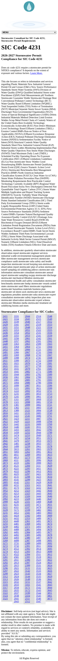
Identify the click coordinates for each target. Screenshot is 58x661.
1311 (16, 399)
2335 (27, 504)
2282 (27, 463)
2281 (27, 460)
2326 (27, 496)
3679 (49, 537)
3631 (49, 468)
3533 (38, 571)
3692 (49, 543)
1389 (16, 410)
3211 (5, 504)
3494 (38, 529)
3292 (5, 562)
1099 (16, 385)
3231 (5, 513)
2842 (5, 443)
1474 (16, 435)
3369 (16, 355)
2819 (5, 416)
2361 (27, 521)
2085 (27, 380)
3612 (49, 452)
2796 (38, 382)
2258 (27, 443)
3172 (27, 590)
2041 (16, 598)
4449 (16, 521)
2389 (27, 543)
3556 (49, 333)
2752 (38, 360)
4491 (16, 532)
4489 (16, 529)
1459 (16, 432)
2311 (27, 482)
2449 (5, 344)
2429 (5, 324)
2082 (27, 371)
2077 (27, 366)
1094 (16, 382)
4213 (16, 493)
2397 (27, 562)
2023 (16, 573)
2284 (27, 465)
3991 (38, 452)
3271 (5, 543)
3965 (38, 449)
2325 (27, 493)
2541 (38, 335)
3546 (38, 598)
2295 (27, 468)
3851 (49, 593)
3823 (49, 562)
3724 (49, 407)
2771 (38, 371)
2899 (5, 485)
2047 (27, 324)
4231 (16, 504)
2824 (5, 427)
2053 (27, 335)
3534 (38, 573)
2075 (27, 360)
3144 (27, 576)
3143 (27, 573)
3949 (38, 435)
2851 (5, 452)
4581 (16, 557)
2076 (27, 363)
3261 (5, 529)
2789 (38, 377)
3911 (38, 546)
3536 (38, 579)
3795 (49, 429)
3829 (49, 576)
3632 (49, 471)
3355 (16, 335)
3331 (16, 316)
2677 (5, 399)
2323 (27, 490)
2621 (5, 363)
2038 (16, 596)
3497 (38, 537)
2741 (38, 357)
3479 (38, 507)
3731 (16, 543)
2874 (5, 465)
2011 (16, 560)
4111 (16, 460)
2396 (27, 560)
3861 (49, 596)
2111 (27, 407)
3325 (5, 598)
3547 (38, 601)
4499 (16, 540)
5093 (16, 452)
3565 (49, 349)
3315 (5, 582)
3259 (5, 526)
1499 (16, 446)
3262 (5, 532)
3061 (38, 396)
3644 (49, 490)
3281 (5, 557)
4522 (16, 554)
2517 (38, 322)
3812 (49, 554)
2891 (5, 474)
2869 (5, 460)
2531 (38, 333)
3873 (49, 598)
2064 (27, 346)
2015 (16, 565)
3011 (38, 385)
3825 (49, 568)
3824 (49, 565)
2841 (5, 441)
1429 (16, 421)
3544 (38, 593)
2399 (27, 565)
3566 (49, 352)
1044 (16, 374)
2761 (38, 369)
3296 (5, 568)
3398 (16, 357)
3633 (49, 474)
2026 (16, 579)
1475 (16, 438)
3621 (49, 457)
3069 (38, 399)
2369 (27, 524)
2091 (27, 388)
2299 (27, 479)
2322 (27, 488)
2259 (27, 446)
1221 (16, 388)
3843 (49, 584)
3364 (16, 346)
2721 (38, 349)
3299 (5, 573)
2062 (27, 341)
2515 (38, 319)
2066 (27, 349)
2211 (27, 418)
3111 (38, 465)
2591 (38, 341)
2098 (27, 402)
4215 (16, 499)
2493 (5, 355)
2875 (5, 468)
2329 (27, 499)
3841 (49, 579)
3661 (49, 510)
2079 (27, 369)
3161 (27, 584)
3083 (38, 407)
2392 (27, 549)
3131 (27, 568)
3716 (49, 402)
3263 (5, 535)
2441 (5, 338)
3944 (38, 432)
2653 (5, 371)
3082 (38, 405)
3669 (49, 515)
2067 (27, 352)
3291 (5, 560)
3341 (16, 324)
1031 (16, 369)
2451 (5, 346)
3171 (27, 587)
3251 (5, 518)
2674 (5, 391)
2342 (27, 515)
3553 (49, 324)
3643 (49, 488)
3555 (49, 330)
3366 (16, 352)
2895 (5, 482)
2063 (27, 344)
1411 (16, 413)
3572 (49, 438)
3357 (16, 341)
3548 (49, 316)
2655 (5, 374)
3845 (49, 590)
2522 (38, 330)
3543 (38, 590)
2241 (27, 427)
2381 (27, 529)
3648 (49, 501)
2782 (38, 374)
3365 (16, 349)
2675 (5, 393)
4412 (16, 513)
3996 (38, 460)
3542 (38, 587)
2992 (5, 499)
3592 (49, 377)
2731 (38, 352)
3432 (38, 488)
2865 (5, 457)
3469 (38, 501)
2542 (38, 338)
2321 (27, 485)
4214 (16, 496)
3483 (38, 513)
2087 (27, 385)
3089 (38, 424)
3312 (5, 576)
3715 (49, 399)
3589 (49, 374)
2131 (27, 413)
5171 (16, 510)
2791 (38, 380)
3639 (49, 482)
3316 (5, 584)
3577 (49, 443)
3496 (38, 535)
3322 (5, 593)
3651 (49, 504)
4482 (16, 526)
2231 (27, 424)
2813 (5, 410)
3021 (38, 388)
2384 (27, 532)
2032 (16, 582)
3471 (38, 504)
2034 (16, 587)
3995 (38, 457)
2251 (27, 429)
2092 (27, 391)
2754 (38, 363)
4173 (16, 488)
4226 (16, 501)
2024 (16, 576)
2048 (27, 327)
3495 (38, 532)
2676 (5, 396)
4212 (16, 490)
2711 (38, 346)
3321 (5, 590)
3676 (49, 529)
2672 (5, 385)
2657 (5, 380)
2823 (5, 424)
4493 (16, 537)
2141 (27, 416)
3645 (49, 493)
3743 (49, 413)
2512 (27, 601)
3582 (49, 366)
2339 (27, 510)
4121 (16, 465)
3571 (49, 435)
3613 (49, 454)
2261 (27, 449)
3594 (49, 382)
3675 (49, 526)
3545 (38, 596)
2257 (27, 441)
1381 (16, 405)
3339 (16, 322)
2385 (27, 535)
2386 (27, 537)
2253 (27, 435)
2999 (5, 501)
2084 (27, 377)
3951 (38, 438)
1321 (16, 402)
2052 (27, 333)
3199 (27, 593)
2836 (5, 438)
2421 (5, 319)
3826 (49, 571)
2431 (5, 327)
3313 (5, 579)
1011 (16, 366)
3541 (38, 584)
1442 (16, 424)
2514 (38, 316)
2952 (5, 496)
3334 (16, 319)
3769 (49, 424)
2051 (27, 330)
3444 (38, 496)
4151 (16, 485)
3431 (38, 485)
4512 (16, 549)
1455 (16, 429)
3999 (38, 463)
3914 (38, 549)
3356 (16, 338)
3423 (38, 477)
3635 (49, 479)
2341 (27, 513)
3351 (16, 327)
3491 (38, 521)
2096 (27, 396)
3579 (49, 449)
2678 (5, 402)
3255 (5, 524)
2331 (27, 501)
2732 (38, 355)
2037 (16, 593)
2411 (5, 316)
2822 (5, 421)
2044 (27, 316)
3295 (5, 565)
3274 (5, 551)
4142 (16, 482)
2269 (27, 454)
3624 (49, 460)
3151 (27, 582)
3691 (49, 540)
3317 (5, 587)
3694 (49, 546)
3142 (27, 571)
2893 (5, 479)
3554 (49, 327)
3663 (49, 513)
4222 (16, 471)
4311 (16, 507)
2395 (27, 557)
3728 (49, 410)
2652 (5, 369)
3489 (38, 518)
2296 (27, 471)
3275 (5, 554)
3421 (38, 474)
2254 (27, 438)
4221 (16, 468)
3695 (49, 549)
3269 (5, 540)
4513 (16, 551)
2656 (5, 377)
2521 (38, 327)
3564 (49, 346)
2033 (16, 584)
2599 (38, 344)
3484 (38, 515)
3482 (38, 510)
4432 (16, 518)
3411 (38, 468)
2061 (27, 338)
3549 (49, 319)
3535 (38, 576)
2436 (5, 333)
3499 (38, 543)
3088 (38, 421)
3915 (38, 551)
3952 (5, 490)
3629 (49, 465)
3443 (38, 493)
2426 (5, 322)
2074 (27, 357)
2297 (27, 474)
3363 (16, 344)
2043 (16, 601)
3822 (49, 560)
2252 (27, 432)
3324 (5, 596)
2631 (5, 366)
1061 (16, 377)
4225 (16, 474)
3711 (49, 391)
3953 (38, 441)
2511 (27, 598)
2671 (5, 382)
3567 (49, 355)
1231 (16, 393)
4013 (16, 457)
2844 (5, 449)
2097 (27, 399)
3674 (49, 524)
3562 (49, 341)
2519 (38, 324)
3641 (49, 485)
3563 (49, 344)
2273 (27, 457)
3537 (38, 582)
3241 (5, 515)
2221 (27, 421)
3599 (49, 388)
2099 (27, 405)
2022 (16, 571)
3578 (49, 446)
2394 (27, 554)
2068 (27, 355)
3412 (38, 471)
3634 (49, 477)
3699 (49, 551)
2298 (27, 477)
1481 (16, 443)
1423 (16, 418)
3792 (49, 427)
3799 (49, 432)
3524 (38, 562)
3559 (49, 335)
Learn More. (36, 73)
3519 (38, 557)
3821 (49, 557)
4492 (16, 535)
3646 (49, 496)
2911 (5, 488)
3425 (38, 479)
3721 (49, 405)
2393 (27, 551)
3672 (49, 521)
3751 (49, 416)
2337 (27, 507)
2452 (5, 349)
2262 (27, 452)
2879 (5, 471)
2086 (27, 382)
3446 (38, 499)
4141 (16, 479)
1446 (16, 427)
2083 (27, 374)
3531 (38, 565)
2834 (5, 432)
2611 (5, 360)
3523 (38, 560)
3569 (49, 360)
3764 (49, 421)
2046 (27, 322)
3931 (38, 427)
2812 (5, 407)
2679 (5, 405)
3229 (5, 510)
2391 (27, 546)
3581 (49, 363)
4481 (16, 524)
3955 (38, 443)
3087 (38, 418)
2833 (5, 429)
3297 (5, 571)
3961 (38, 446)
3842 (49, 582)
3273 (5, 549)
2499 (5, 357)
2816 (5, 413)
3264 (5, 537)
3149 (27, 579)
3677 (49, 532)
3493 (38, 526)
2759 (38, 366)
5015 (16, 449)
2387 (27, 540)
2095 (27, 393)
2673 (5, 388)
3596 (49, 385)
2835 (5, 435)
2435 (5, 330)
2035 (16, 590)
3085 (38, 413)
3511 (38, 554)
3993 (38, 454)
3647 (49, 499)
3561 (49, 338)
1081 (16, 380)
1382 (16, 407)
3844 (49, 587)
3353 (16, 330)
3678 (49, 535)
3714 (49, 396)
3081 (38, 402)
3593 (49, 380)
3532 (38, 568)
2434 (27, 596)
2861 (5, 454)
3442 (38, 490)
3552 (49, 322)
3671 (49, 518)
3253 (5, 521)
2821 (5, 418)
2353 (27, 518)
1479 (16, 441)
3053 (38, 393)
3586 (49, 371)
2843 (5, 446)
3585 (49, 369)
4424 (16, 515)
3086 (38, 416)
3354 (16, 333)
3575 (49, 441)
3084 (38, 410)
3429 (38, 482)
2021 (16, 568)
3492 (38, 524)
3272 (5, 546)
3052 (38, 391)
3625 (49, 463)
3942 (38, 429)
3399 (16, 360)
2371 (27, 526)
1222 (16, 391)
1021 (16, 363)
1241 (16, 396)
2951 (5, 493)
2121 (27, 410)
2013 (16, 562)
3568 (49, 357)
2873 (5, 463)
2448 (5, 341)
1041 (16, 371)
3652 (49, 507)
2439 (5, 335)
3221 (5, 507)
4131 (16, 477)
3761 (49, 418)
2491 (5, 352)
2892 (5, 477)
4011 (16, 454)
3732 (16, 546)
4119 (16, 463)
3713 (49, 393)
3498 (38, 540)
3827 (49, 573)
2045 (27, 319)
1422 (16, 416)
